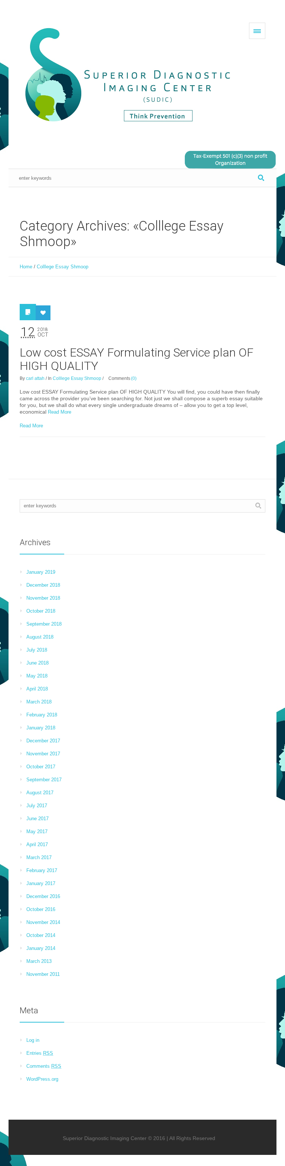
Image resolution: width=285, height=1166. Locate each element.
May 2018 (37, 676)
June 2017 (37, 818)
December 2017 (43, 740)
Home (26, 266)
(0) (134, 378)
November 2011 (43, 974)
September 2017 (44, 779)
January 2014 (40, 948)
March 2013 (39, 961)
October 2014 (40, 935)
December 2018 (43, 585)
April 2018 (37, 689)
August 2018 (39, 637)
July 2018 (36, 650)
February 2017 (41, 870)
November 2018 (43, 598)
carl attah (35, 378)
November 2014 (43, 922)
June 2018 (37, 663)
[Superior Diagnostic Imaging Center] (131, 76)
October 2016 (40, 909)
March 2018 (39, 702)
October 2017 (40, 766)
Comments (43, 1066)
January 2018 (40, 728)
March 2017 (39, 857)
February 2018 (41, 715)
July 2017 (36, 805)
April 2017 (37, 844)
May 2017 (37, 831)
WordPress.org (42, 1079)
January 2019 (40, 572)
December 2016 (43, 896)
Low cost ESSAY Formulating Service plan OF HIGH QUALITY (136, 359)
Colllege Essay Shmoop (62, 266)
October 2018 (40, 611)
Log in (32, 1040)
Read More (59, 412)
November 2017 (43, 753)
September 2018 (44, 624)
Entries (39, 1053)
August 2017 (39, 792)
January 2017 (40, 883)
